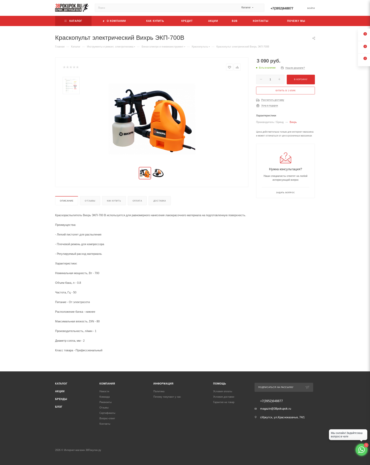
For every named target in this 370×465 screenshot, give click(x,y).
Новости (104, 391)
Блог (58, 406)
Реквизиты (105, 402)
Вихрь (293, 122)
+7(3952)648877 (282, 8)
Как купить (114, 201)
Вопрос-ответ (107, 418)
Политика (158, 391)
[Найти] (259, 8)
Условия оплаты (222, 391)
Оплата (137, 201)
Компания (107, 383)
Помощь (219, 383)
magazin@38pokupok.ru (275, 408)
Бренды (61, 399)
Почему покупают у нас (167, 396)
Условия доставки (223, 396)
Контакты (104, 423)
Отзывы (90, 201)
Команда (104, 396)
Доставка (159, 201)
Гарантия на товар (223, 402)
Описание (66, 201)
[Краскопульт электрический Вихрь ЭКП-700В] (151, 118)
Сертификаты (107, 413)
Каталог (61, 383)
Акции (60, 391)
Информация (163, 383)
